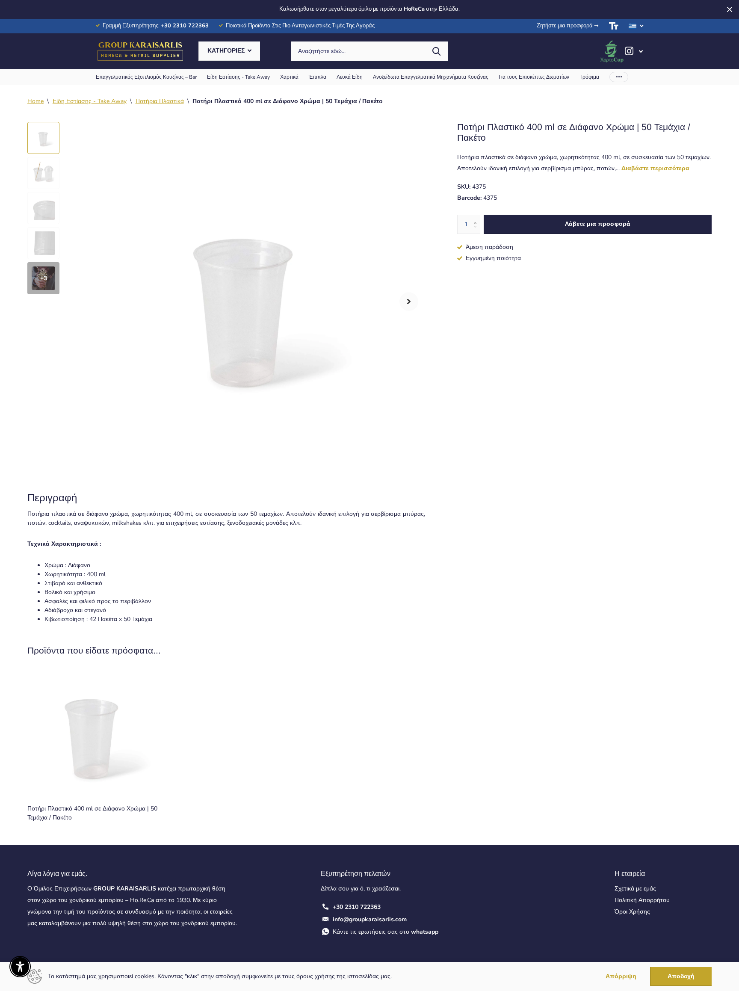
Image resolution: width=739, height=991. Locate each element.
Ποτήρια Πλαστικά (160, 101)
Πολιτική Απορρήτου (642, 900)
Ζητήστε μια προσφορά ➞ (568, 26)
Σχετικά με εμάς (635, 889)
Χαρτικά (289, 77)
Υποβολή (436, 51)
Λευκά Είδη (350, 77)
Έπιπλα (317, 77)
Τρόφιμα (589, 77)
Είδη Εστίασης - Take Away (238, 77)
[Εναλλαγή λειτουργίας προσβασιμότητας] (613, 26)
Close (729, 9)
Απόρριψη (621, 976)
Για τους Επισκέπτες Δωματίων (534, 77)
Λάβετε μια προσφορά (597, 224)
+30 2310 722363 (357, 907)
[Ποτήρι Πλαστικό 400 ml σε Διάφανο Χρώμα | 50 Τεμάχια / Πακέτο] (93, 733)
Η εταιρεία (630, 873)
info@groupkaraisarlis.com (370, 919)
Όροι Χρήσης (632, 912)
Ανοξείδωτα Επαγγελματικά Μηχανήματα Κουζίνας (430, 77)
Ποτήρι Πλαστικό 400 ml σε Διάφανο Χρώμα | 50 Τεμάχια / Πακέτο (92, 813)
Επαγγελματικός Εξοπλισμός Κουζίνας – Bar (146, 77)
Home (35, 101)
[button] (408, 301)
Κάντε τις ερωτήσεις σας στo (385, 932)
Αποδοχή (681, 976)
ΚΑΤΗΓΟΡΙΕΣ (226, 51)
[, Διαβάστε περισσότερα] (633, 51)
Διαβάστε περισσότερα (655, 168)
